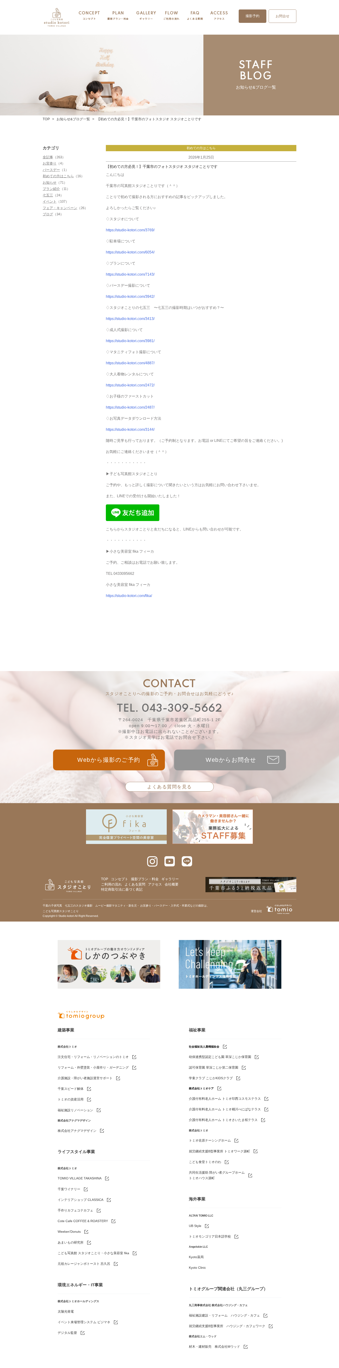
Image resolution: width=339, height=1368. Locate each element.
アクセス (155, 884)
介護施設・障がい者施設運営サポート (85, 1078)
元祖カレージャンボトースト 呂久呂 (84, 1264)
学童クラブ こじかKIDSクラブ (211, 1078)
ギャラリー (170, 879)
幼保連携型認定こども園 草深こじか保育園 (220, 1057)
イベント (49, 201)
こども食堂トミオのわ (205, 1162)
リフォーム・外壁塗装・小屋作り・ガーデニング (93, 1067)
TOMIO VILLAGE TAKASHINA (79, 1178)
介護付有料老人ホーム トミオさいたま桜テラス (223, 1120)
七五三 (48, 195)
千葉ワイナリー (69, 1189)
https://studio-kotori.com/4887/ (130, 363)
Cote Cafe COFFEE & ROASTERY (83, 1221)
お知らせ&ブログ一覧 (73, 119)
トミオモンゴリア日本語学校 (210, 1236)
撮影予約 (252, 16)
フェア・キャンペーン (60, 208)
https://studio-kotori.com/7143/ (130, 274)
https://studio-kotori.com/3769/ (130, 230)
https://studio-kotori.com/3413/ (130, 319)
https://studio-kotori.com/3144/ (130, 429)
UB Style (195, 1226)
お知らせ (49, 182)
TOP (46, 119)
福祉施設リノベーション (75, 1110)
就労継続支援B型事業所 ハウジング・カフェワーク (227, 1326)
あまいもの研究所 (70, 1242)
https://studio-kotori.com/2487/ (130, 407)
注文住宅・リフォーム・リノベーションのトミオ (93, 1057)
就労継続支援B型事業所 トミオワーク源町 (219, 1151)
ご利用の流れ (111, 884)
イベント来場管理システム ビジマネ (84, 1322)
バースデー (51, 170)
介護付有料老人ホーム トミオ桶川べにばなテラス (225, 1109)
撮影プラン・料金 (145, 879)
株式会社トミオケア (201, 1088)
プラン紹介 (51, 189)
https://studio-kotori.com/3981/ (130, 341)
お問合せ (282, 16)
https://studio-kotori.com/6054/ (130, 252)
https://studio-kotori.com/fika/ (129, 596)
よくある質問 (135, 884)
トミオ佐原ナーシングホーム (210, 1140)
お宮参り (49, 163)
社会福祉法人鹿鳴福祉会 (204, 1046)
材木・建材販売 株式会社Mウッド (214, 1346)
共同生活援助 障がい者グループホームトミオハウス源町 (217, 1175)
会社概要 (171, 884)
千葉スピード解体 (70, 1089)
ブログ (48, 214)
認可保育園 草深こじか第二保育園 (213, 1067)
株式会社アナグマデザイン (77, 1131)
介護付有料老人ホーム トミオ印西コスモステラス (225, 1098)
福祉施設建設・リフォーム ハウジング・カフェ (224, 1315)
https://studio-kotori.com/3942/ (130, 296)
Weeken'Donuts (69, 1231)
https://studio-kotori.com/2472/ (130, 385)
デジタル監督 (67, 1333)
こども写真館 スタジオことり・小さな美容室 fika (93, 1253)
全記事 (48, 157)
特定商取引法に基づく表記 (122, 889)
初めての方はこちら (58, 176)
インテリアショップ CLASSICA (80, 1200)
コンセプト (119, 879)
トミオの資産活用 (70, 1099)
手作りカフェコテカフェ (75, 1210)
